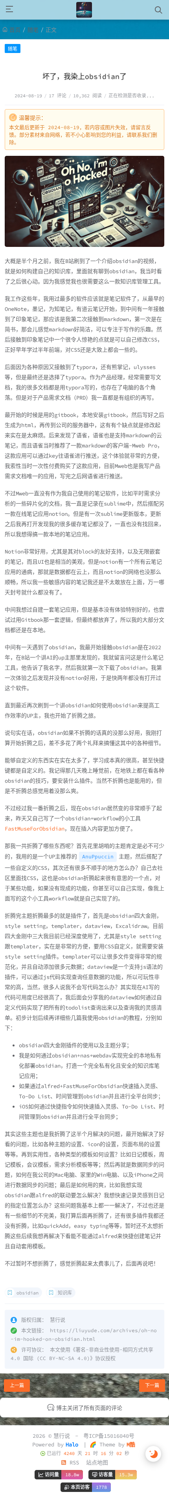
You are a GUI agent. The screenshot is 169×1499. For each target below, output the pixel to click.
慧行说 (61, 1435)
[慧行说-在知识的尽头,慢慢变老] (84, 10)
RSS (72, 1462)
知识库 (65, 1293)
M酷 (131, 1444)
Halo (72, 1444)
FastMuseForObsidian (34, 828)
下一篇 (152, 1385)
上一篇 (17, 1385)
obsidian (28, 1293)
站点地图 (97, 1462)
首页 (14, 29)
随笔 (33, 29)
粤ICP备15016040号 (108, 1435)
